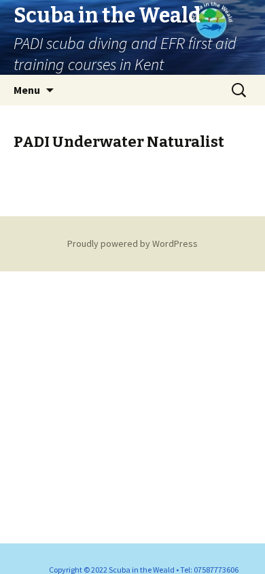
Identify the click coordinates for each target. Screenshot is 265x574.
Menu (27, 90)
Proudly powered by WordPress (132, 243)
